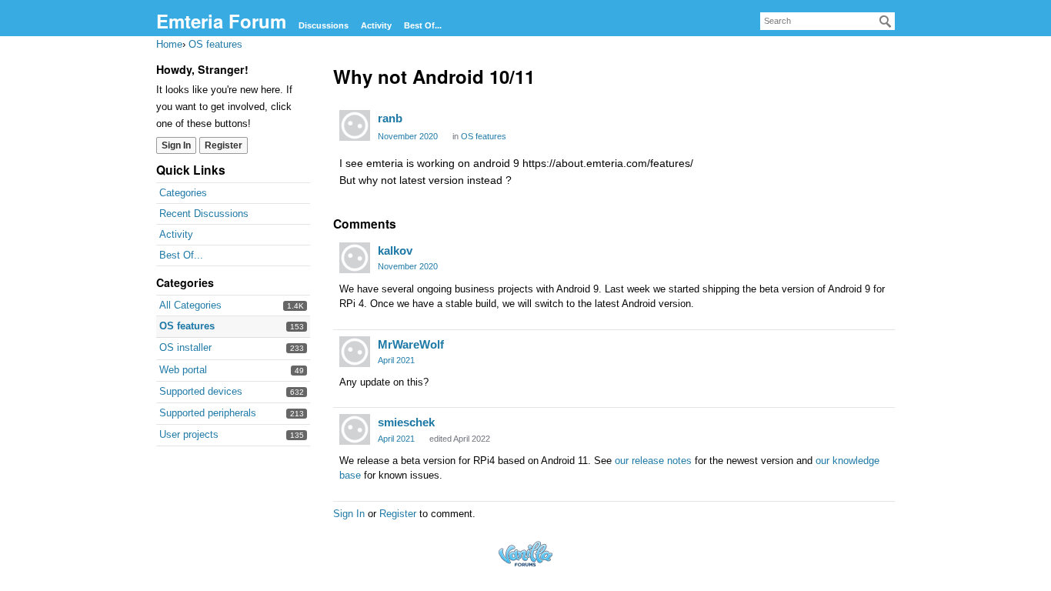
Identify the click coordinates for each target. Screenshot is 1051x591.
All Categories (190, 305)
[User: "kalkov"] (354, 257)
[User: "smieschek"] (354, 429)
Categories (183, 193)
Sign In (176, 145)
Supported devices (200, 391)
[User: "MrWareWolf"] (354, 351)
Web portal (183, 370)
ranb (390, 118)
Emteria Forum (221, 21)
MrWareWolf (411, 344)
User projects (189, 434)
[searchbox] (827, 21)
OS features (187, 326)
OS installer (185, 347)
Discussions (324, 25)
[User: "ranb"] (354, 125)
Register (223, 145)
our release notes (653, 460)
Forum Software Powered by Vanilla (525, 553)
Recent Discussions (204, 213)
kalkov (395, 250)
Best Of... (423, 25)
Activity (376, 25)
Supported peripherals (207, 413)
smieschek (406, 422)
